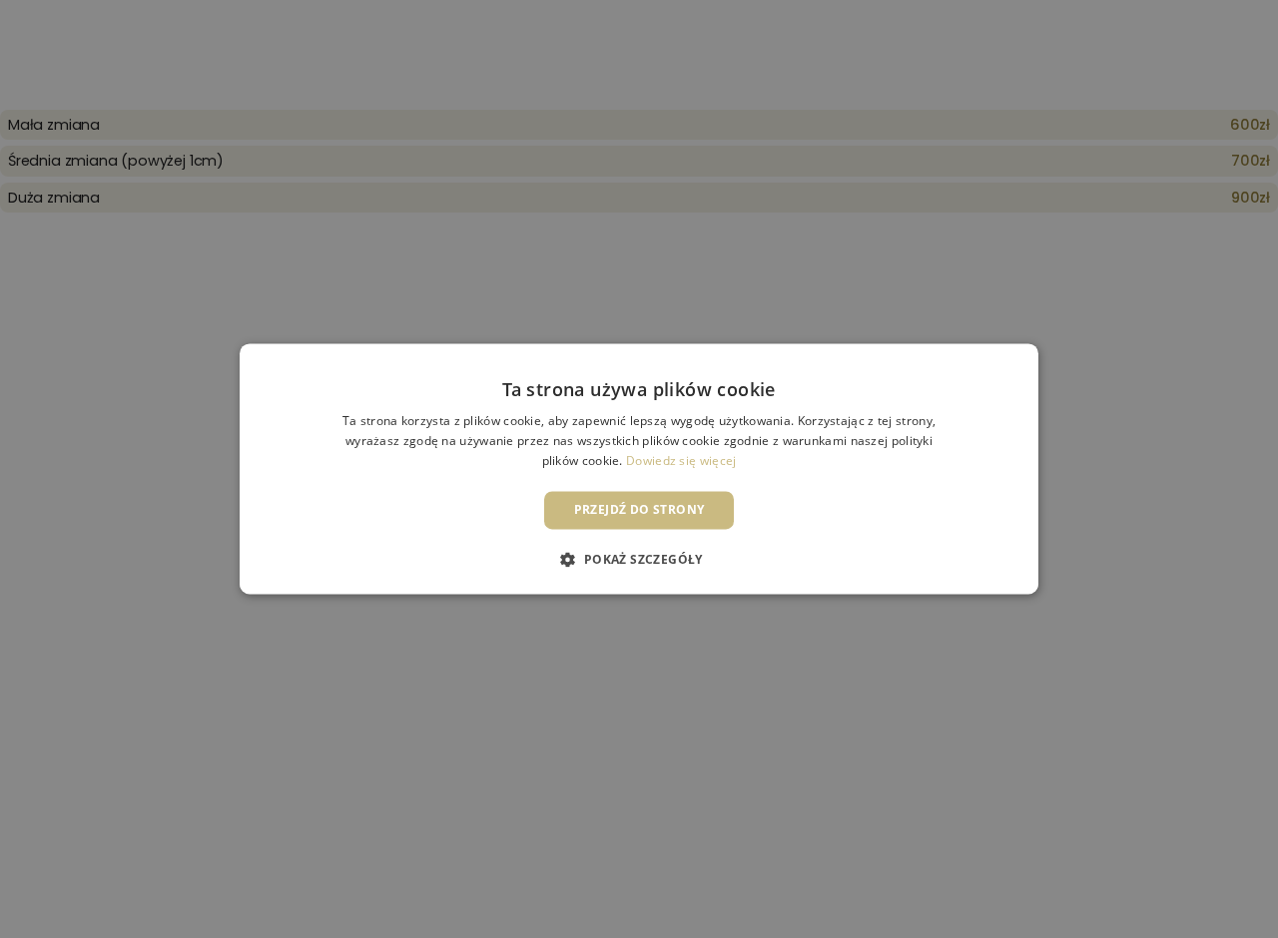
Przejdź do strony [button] (639, 509)
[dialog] (639, 469)
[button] (638, 560)
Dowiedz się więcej (681, 460)
